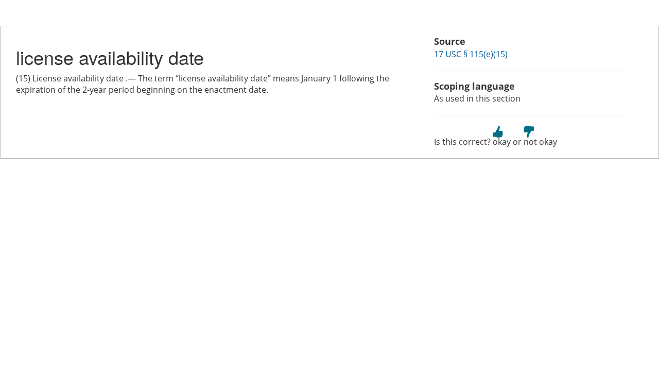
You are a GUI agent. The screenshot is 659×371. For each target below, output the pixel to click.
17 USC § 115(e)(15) (471, 54)
